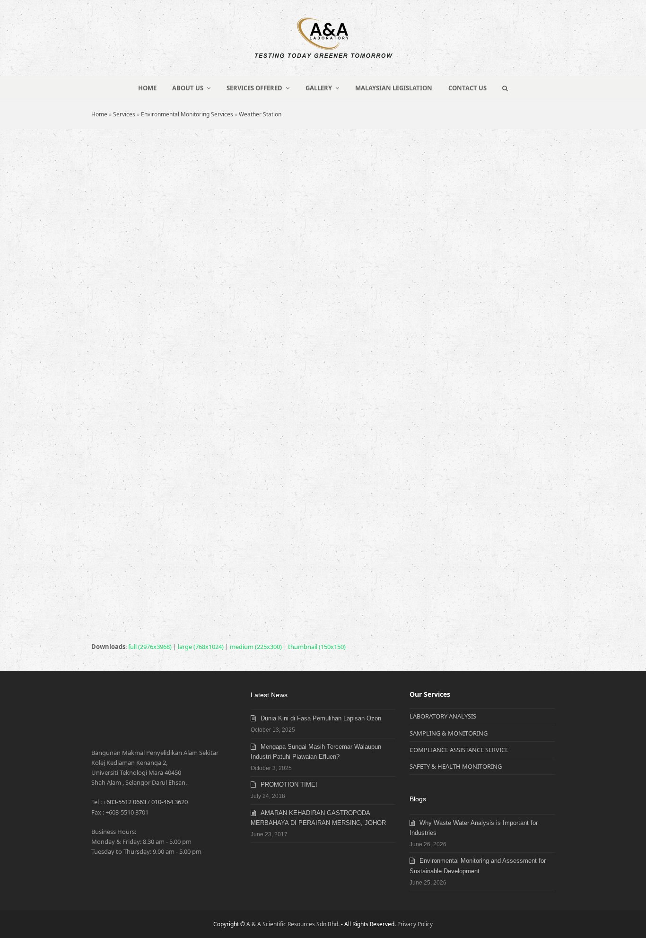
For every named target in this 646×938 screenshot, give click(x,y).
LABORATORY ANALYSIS (443, 716)
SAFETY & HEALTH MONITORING (456, 766)
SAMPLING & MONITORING (449, 733)
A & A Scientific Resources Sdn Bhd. (293, 924)
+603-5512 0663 (124, 802)
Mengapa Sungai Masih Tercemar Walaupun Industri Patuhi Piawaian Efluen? (316, 751)
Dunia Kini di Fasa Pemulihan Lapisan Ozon (321, 718)
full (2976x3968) (150, 646)
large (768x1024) (201, 646)
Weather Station (260, 114)
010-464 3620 (169, 802)
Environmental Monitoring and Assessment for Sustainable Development (478, 865)
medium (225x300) (256, 646)
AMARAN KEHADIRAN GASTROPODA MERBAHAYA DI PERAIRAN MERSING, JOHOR (318, 817)
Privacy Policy (415, 924)
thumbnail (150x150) (317, 646)
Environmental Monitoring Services (187, 114)
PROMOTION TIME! (289, 784)
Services (124, 114)
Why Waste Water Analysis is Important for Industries (474, 827)
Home (99, 114)
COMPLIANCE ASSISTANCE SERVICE (459, 749)
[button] (505, 88)
